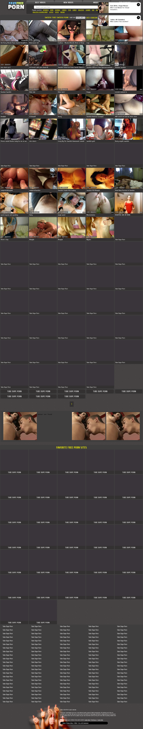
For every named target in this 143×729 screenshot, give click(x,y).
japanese (46, 10)
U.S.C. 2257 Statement (83, 723)
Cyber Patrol (87, 720)
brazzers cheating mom (40, 12)
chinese (64, 10)
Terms (64, 723)
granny (88, 10)
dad (93, 10)
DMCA (75, 723)
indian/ (62, 12)
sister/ (51, 12)
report (27, 40)
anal (97, 10)
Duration (94, 18)
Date (88, 18)
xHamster (7, 40)
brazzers (81, 10)
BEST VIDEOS (40, 2)
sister (57, 12)
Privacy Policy (70, 723)
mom (51, 10)
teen (69, 10)
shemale (57, 10)
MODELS (96, 2)
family (75, 10)
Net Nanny (94, 720)
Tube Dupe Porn (14, 391)
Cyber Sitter (100, 720)
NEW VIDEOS (68, 2)
